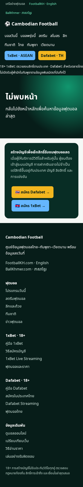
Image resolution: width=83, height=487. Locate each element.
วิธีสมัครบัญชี (16, 351)
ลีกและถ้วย (14, 306)
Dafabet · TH (52, 55)
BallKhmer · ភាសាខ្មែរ (19, 13)
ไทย (21, 44)
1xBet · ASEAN (20, 55)
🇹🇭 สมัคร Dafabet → (32, 192)
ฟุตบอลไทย (14, 411)
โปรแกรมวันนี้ (16, 290)
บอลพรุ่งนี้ (28, 35)
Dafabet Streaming (22, 403)
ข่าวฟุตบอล (14, 321)
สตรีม (43, 35)
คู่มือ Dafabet (16, 388)
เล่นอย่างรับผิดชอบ (20, 456)
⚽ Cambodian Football (31, 24)
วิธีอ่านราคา (14, 448)
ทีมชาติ (10, 44)
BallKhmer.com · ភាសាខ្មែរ (26, 269)
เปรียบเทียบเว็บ (17, 440)
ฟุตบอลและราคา (18, 366)
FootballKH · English (42, 4)
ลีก (65, 35)
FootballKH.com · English (27, 262)
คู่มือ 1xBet (14, 343)
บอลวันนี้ (11, 35)
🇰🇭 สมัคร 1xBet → (30, 205)
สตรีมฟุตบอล (15, 298)
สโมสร (55, 35)
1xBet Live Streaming (24, 358)
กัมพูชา (32, 44)
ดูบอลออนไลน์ (16, 433)
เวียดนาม (48, 44)
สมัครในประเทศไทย (20, 395)
